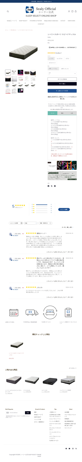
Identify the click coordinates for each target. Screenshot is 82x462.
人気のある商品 (11, 370)
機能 (62, 113)
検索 (35, 412)
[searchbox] (14, 223)
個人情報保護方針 (69, 421)
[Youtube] (69, 448)
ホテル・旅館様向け (39, 422)
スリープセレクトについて (70, 415)
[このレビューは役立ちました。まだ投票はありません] (68, 252)
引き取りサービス (53, 440)
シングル (51, 58)
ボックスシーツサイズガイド (55, 428)
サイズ (52, 113)
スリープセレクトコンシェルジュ (55, 437)
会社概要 (67, 412)
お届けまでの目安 (63, 91)
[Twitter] (76, 448)
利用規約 (67, 419)
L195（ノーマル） (53, 68)
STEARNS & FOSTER (36, 21)
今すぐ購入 (62, 84)
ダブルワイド (52, 63)
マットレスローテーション (55, 433)
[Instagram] (72, 448)
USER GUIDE (71, 21)
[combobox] (31, 223)
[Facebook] (66, 448)
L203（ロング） (65, 68)
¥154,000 (16, 355)
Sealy (49, 37)
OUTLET (63, 21)
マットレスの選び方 (54, 421)
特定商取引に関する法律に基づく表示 (70, 424)
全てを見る (72, 368)
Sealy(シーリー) (12, 21)
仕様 (72, 113)
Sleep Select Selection (51, 21)
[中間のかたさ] (62, 180)
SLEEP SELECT (23, 21)
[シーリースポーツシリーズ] (62, 169)
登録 (28, 413)
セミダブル (59, 58)
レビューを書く (64, 209)
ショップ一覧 (37, 419)
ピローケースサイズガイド (55, 424)
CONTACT (41, 24)
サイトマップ (68, 428)
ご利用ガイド (52, 412)
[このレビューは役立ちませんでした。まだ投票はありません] (71, 252)
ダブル (67, 58)
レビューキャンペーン (55, 419)
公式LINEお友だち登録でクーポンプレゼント (55, 415)
